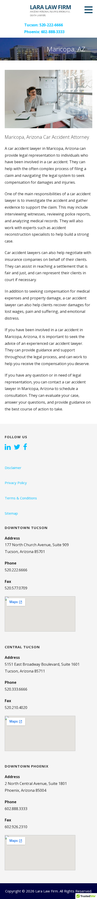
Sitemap (11, 513)
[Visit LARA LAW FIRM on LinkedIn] (8, 447)
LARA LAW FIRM (50, 7)
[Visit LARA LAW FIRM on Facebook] (25, 447)
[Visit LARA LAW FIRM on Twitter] (17, 447)
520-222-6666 (51, 25)
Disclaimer (13, 467)
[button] (90, 10)
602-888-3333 (53, 31)
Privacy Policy (16, 482)
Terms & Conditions (21, 498)
